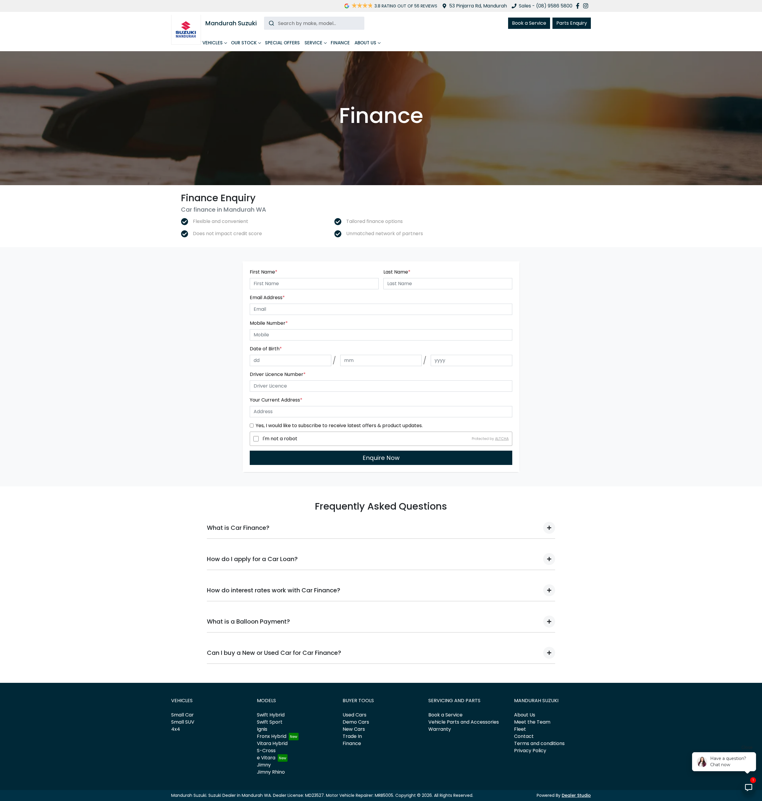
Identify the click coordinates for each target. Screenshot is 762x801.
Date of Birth (266, 348)
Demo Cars (356, 722)
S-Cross (266, 750)
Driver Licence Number (278, 374)
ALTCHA (502, 438)
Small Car (182, 714)
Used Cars (354, 714)
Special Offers (282, 43)
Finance (340, 43)
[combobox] (314, 23)
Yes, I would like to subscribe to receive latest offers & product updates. (339, 425)
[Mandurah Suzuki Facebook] (579, 6)
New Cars (354, 729)
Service (313, 43)
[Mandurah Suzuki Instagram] (587, 6)
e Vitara (266, 757)
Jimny (264, 764)
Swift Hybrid (271, 714)
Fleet (520, 729)
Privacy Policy (530, 750)
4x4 (175, 729)
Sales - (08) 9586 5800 (545, 5)
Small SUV (182, 722)
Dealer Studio (576, 795)
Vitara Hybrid (272, 743)
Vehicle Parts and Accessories (463, 722)
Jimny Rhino (271, 772)
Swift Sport (269, 722)
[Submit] (271, 23)
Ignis (262, 729)
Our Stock (244, 43)
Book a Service (529, 23)
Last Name (396, 271)
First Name (263, 271)
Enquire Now (381, 458)
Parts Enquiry (571, 23)
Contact (524, 736)
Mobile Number (269, 323)
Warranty (439, 729)
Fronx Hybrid (271, 736)
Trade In (352, 736)
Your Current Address (276, 399)
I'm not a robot (280, 438)
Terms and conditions (539, 743)
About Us (365, 43)
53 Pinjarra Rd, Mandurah (478, 5)
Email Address (267, 297)
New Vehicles (207, 43)
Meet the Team (532, 722)
